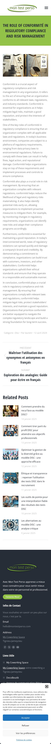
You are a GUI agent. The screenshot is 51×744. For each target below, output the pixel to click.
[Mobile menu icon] (46, 8)
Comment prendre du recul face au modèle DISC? (33, 410)
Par (26, 332)
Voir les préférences (25, 733)
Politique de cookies (24, 740)
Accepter (25, 717)
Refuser (25, 725)
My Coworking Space (14, 637)
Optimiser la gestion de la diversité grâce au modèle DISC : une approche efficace (33, 455)
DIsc (7, 57)
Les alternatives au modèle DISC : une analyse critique (31, 524)
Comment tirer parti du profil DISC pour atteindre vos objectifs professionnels (33, 432)
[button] (46, 686)
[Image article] (10, 410)
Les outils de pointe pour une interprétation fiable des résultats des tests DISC (34, 503)
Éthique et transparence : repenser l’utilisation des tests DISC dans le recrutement (34, 479)
